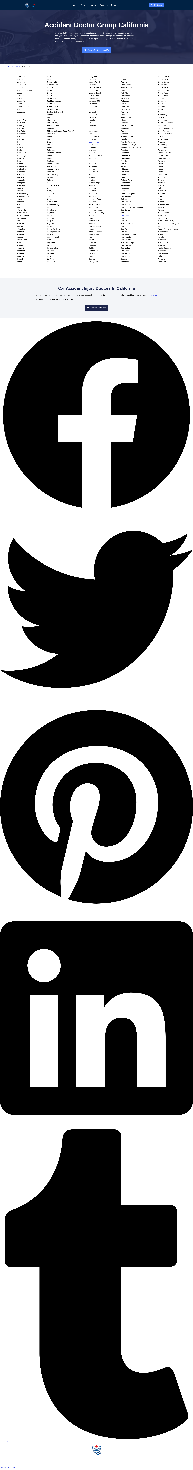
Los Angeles (94, 142)
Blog (83, 5)
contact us (152, 295)
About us (92, 5)
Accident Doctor (14, 66)
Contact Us (116, 5)
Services (104, 5)
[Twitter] (96, 706)
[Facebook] (96, 511)
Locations (4, 1441)
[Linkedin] (96, 1128)
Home (74, 5)
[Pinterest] (96, 906)
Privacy (3, 1467)
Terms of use (13, 1467)
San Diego (125, 215)
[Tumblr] (96, 1438)
